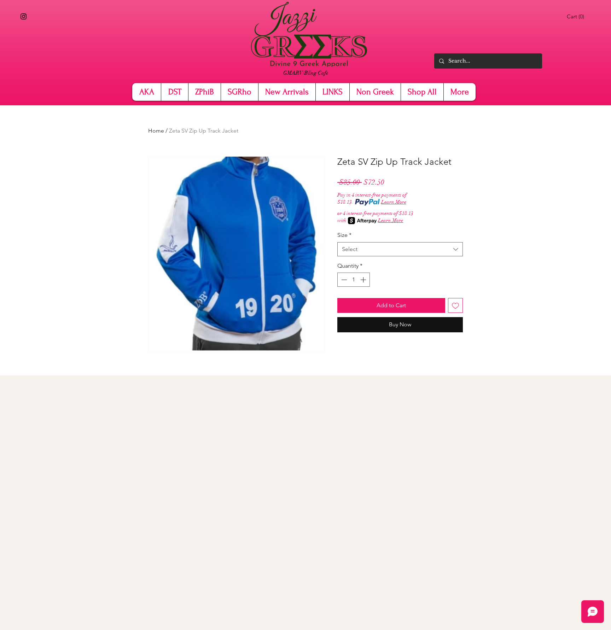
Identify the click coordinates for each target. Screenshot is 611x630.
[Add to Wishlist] (455, 305)
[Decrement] (343, 279)
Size (344, 235)
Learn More (393, 202)
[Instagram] (23, 16)
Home (156, 130)
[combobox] (400, 249)
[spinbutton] (353, 279)
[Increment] (364, 279)
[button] (576, 16)
